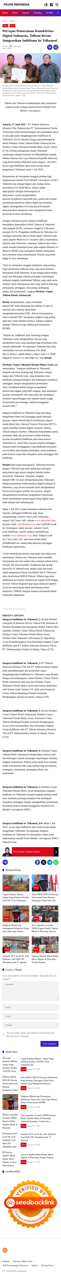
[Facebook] (37, 862)
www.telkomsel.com (45, 520)
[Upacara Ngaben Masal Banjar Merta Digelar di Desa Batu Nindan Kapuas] (45, 944)
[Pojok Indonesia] (19, 4)
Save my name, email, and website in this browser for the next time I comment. (30, 1034)
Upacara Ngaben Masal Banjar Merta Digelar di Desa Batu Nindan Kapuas (45, 959)
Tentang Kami (47, 1265)
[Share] (55, 47)
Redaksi (6, 1261)
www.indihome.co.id (21, 535)
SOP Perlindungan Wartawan (15, 1265)
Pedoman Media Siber (22, 1261)
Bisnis (12, 26)
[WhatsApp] (55, 862)
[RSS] (5, 1250)
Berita (5, 26)
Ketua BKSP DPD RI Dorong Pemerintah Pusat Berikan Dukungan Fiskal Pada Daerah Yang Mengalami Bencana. (45, 897)
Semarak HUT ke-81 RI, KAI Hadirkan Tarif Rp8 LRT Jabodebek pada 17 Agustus (16, 959)
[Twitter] (43, 862)
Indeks (34, 1265)
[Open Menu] (51, 5)
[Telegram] (49, 862)
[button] (46, 5)
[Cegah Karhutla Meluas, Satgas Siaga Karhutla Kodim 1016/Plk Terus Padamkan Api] (16, 883)
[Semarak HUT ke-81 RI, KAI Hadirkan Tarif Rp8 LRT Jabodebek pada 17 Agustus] (16, 944)
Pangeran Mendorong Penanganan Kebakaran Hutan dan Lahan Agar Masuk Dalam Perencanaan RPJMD (16, 928)
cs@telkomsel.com (26, 524)
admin (5, 46)
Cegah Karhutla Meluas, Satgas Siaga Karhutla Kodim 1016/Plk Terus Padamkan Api (16, 897)
